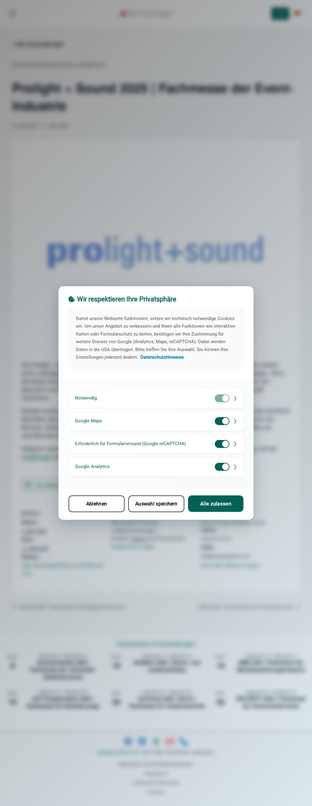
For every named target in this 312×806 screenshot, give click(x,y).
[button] (156, 398)
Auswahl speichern (156, 504)
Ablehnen (96, 504)
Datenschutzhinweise (162, 357)
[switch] (222, 398)
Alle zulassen (215, 504)
